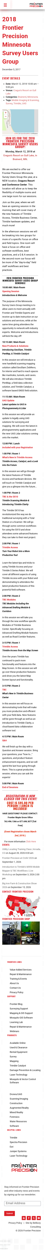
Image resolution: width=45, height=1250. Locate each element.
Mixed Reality (16, 1112)
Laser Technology (18, 1074)
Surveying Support (19, 1008)
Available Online (18, 1043)
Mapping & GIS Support (21, 1013)
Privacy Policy (16, 992)
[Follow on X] (34, 1218)
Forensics (14, 1117)
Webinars (14, 1031)
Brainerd (22, 97)
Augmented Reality (19, 1107)
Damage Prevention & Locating (25, 1070)
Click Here (31, 841)
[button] (5, 4)
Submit (9, 1213)
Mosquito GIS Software (21, 1017)
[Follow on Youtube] (39, 1218)
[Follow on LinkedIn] (24, 1218)
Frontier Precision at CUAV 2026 (18, 858)
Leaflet (16, 133)
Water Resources (18, 1121)
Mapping (14, 1061)
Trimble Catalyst (18, 1065)
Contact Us (15, 987)
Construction (16, 1103)
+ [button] (5, 112)
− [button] (5, 116)
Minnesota (32, 97)
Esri (11, 1146)
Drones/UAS (16, 1094)
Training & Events (18, 978)
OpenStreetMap (25, 133)
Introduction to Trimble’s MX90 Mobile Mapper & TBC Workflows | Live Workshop (21, 870)
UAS (24, 103)
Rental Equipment (18, 1052)
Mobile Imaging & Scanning (25, 100)
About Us (14, 983)
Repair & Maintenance (21, 974)
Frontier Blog (16, 1004)
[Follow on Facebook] (29, 1218)
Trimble (17, 103)
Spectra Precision (18, 1142)
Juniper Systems (18, 1151)
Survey (9, 103)
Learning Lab (16, 1022)
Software (14, 1126)
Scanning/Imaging (19, 1098)
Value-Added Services (21, 969)
